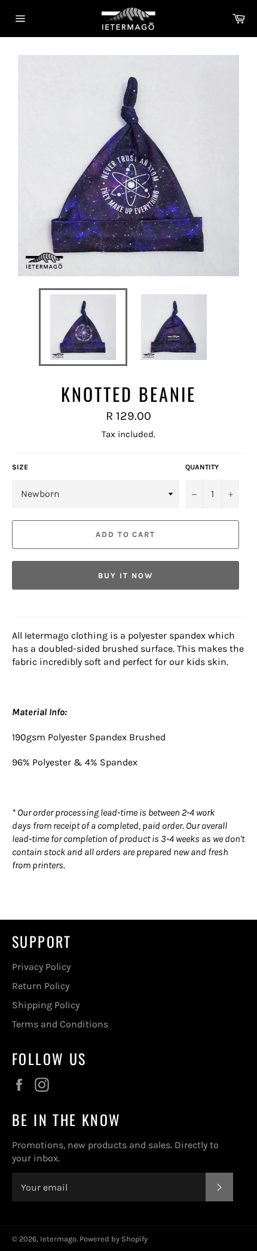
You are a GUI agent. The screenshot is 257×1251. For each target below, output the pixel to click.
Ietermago (58, 1238)
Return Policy (40, 985)
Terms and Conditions (60, 1024)
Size (20, 467)
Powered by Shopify (113, 1238)
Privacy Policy (41, 966)
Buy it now (125, 575)
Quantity (202, 467)
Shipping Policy (45, 1005)
